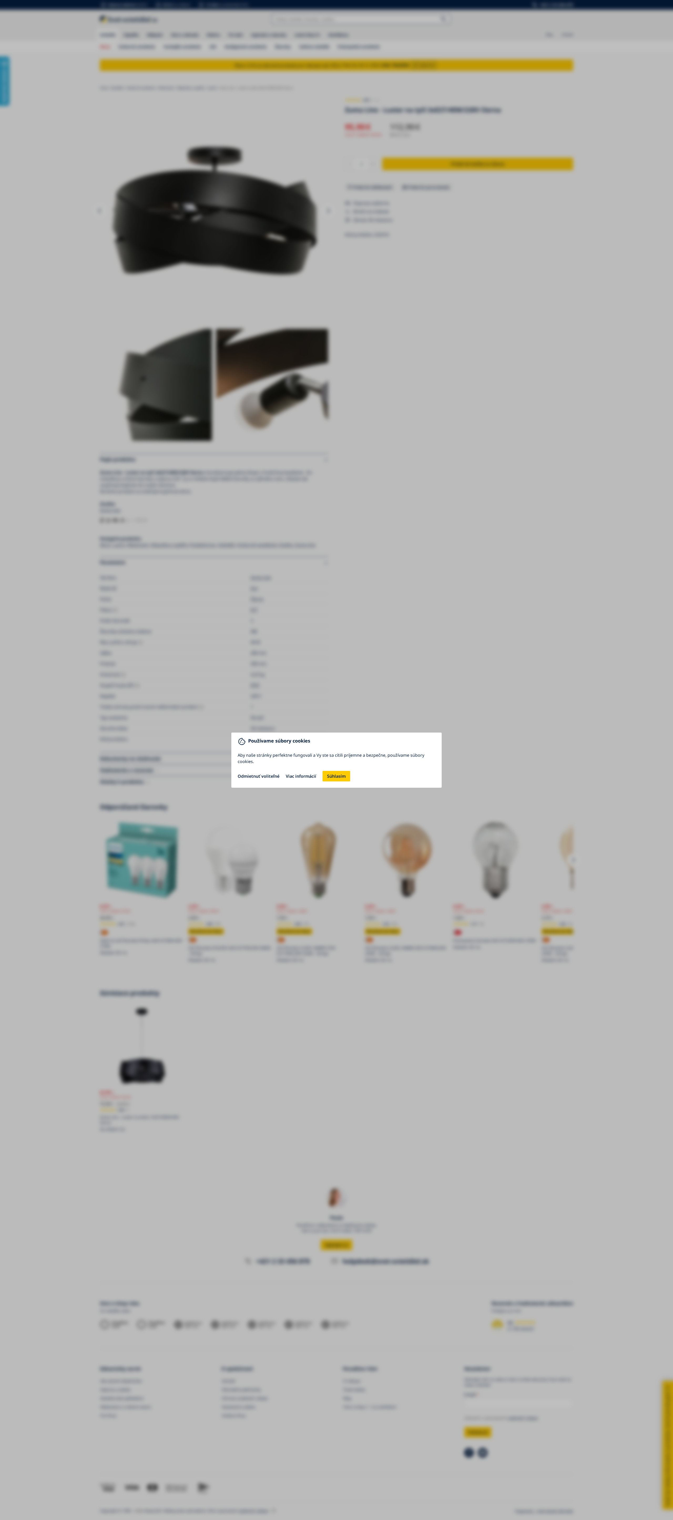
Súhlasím (336, 776)
